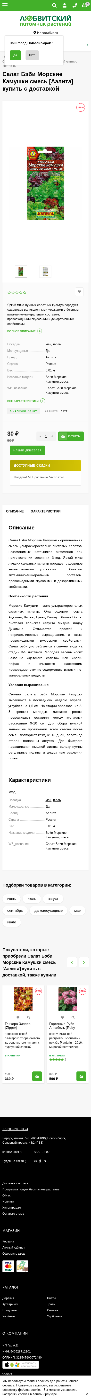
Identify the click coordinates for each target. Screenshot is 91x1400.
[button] (20, 1366)
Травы (51, 1304)
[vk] (35, 1161)
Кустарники (10, 1304)
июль (57, 800)
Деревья (8, 1298)
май (48, 800)
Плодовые (9, 1310)
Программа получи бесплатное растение (30, 1189)
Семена (52, 1310)
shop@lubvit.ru (12, 1152)
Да (48, 806)
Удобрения (54, 1316)
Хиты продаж (11, 1207)
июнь (11, 899)
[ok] (40, 1161)
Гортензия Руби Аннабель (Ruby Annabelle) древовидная (62, 1029)
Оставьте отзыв (13, 1213)
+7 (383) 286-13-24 (15, 1129)
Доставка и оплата (15, 1183)
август (53, 899)
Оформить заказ (13, 1253)
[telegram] (45, 1161)
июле (11, 922)
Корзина (8, 1241)
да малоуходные (48, 910)
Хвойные (8, 1316)
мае (77, 910)
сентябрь (15, 910)
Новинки (8, 1201)
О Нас (6, 1195)
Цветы (51, 1298)
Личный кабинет (13, 1247)
